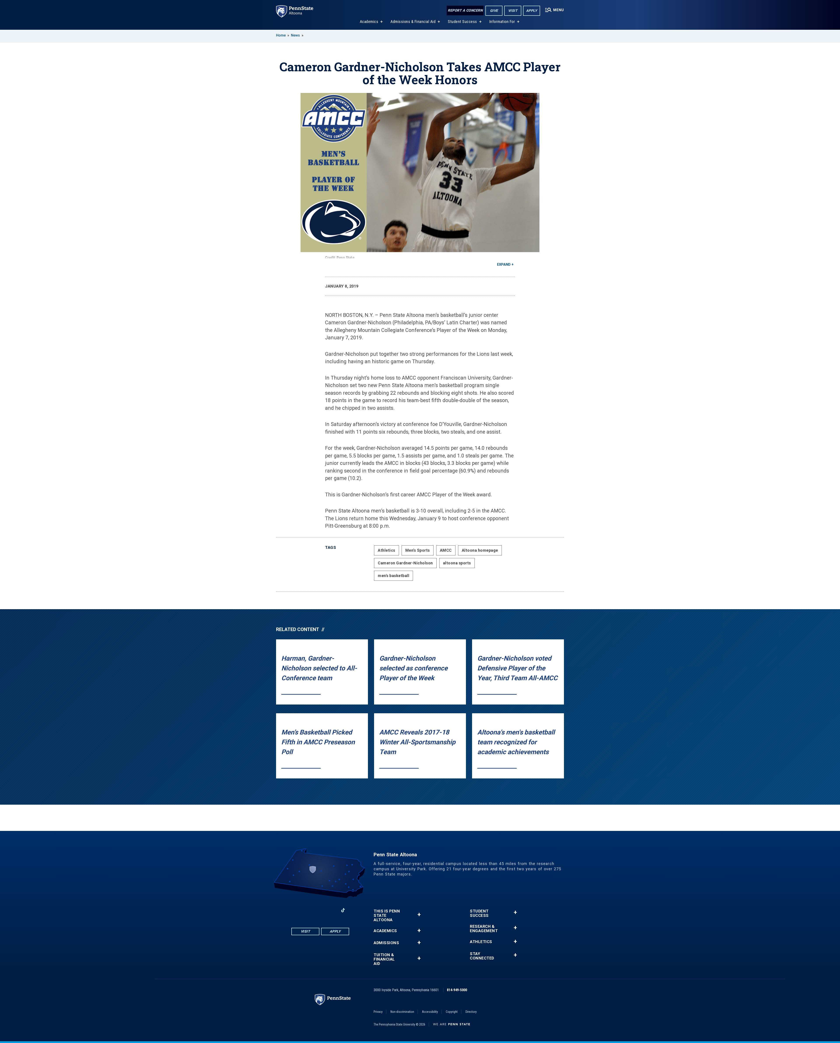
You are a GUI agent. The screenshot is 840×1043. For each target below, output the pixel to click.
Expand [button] (504, 264)
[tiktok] (343, 910)
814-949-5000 (457, 990)
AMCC (446, 550)
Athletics (386, 550)
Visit (513, 11)
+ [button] (419, 914)
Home (281, 35)
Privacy (378, 1011)
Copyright (452, 1011)
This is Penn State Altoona (387, 915)
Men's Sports (417, 550)
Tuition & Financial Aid (384, 959)
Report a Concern (465, 10)
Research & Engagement (484, 928)
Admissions (386, 943)
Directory (471, 1011)
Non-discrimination (402, 1011)
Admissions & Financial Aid (413, 21)
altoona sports (457, 563)
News (295, 35)
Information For (502, 21)
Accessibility (430, 1011)
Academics (369, 21)
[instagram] (309, 910)
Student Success (462, 21)
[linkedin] (332, 910)
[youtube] (320, 910)
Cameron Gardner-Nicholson (405, 563)
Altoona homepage (480, 550)
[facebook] (297, 910)
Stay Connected (482, 956)
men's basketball (393, 575)
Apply (531, 11)
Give (494, 11)
